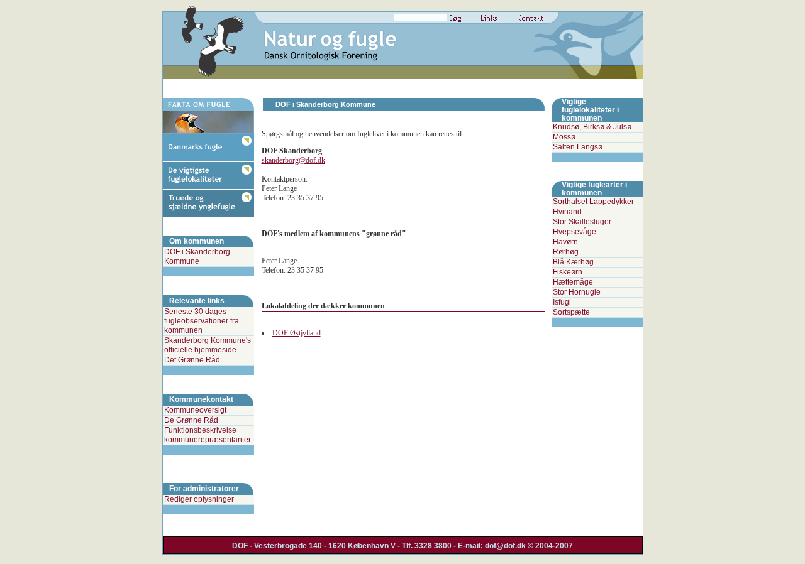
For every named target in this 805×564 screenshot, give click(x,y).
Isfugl (562, 302)
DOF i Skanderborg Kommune (197, 256)
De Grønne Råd (191, 420)
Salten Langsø (577, 147)
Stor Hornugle (577, 292)
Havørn (565, 241)
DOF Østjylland (296, 332)
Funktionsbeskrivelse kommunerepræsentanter (207, 435)
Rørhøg (566, 251)
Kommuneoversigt (195, 410)
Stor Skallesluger (582, 221)
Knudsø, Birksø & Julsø (592, 126)
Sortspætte (571, 312)
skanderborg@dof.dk (293, 160)
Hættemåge (573, 282)
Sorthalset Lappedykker (593, 201)
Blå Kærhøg (573, 262)
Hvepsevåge (574, 231)
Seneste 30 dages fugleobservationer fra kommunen (201, 321)
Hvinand (567, 211)
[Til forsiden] (213, 78)
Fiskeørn (567, 272)
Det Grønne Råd (192, 359)
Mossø (564, 137)
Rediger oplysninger (199, 499)
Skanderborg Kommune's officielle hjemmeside (207, 345)
